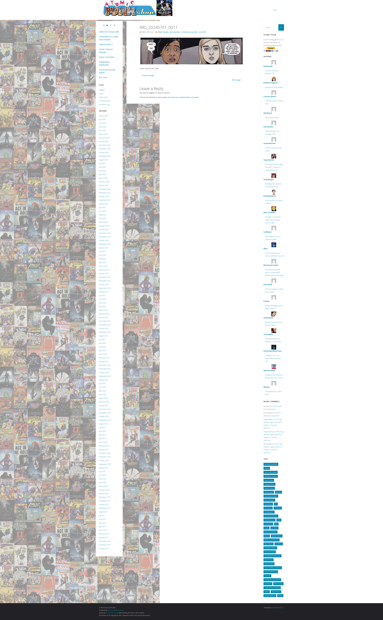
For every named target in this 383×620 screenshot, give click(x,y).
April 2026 (102, 130)
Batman (278, 492)
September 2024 (105, 200)
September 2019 (105, 420)
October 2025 (104, 152)
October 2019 (104, 416)
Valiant (267, 592)
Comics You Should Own (109, 32)
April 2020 (102, 394)
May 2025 (102, 171)
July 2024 (102, 207)
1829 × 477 (146, 32)
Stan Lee (267, 576)
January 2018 (103, 493)
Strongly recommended (272, 580)
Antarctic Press (269, 484)
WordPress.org (104, 104)
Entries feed (103, 97)
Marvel (267, 536)
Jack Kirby (274, 528)
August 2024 (103, 204)
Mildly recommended (272, 540)
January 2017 (103, 537)
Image (266, 528)
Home (275, 10)
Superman (268, 584)
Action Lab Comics (271, 472)
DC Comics (268, 508)
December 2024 (104, 189)
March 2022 (103, 310)
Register (102, 90)
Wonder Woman (270, 596)
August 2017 (103, 512)
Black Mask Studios (271, 496)
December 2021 (104, 321)
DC (276, 504)
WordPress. (280, 607)
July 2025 (102, 163)
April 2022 (102, 306)
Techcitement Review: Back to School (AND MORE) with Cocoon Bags (274, 273)
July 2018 (102, 471)
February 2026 (104, 138)
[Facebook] (104, 25)
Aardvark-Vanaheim (271, 464)
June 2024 (102, 211)
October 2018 (104, 460)
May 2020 (102, 391)
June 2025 (102, 167)
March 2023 (103, 266)
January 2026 (103, 141)
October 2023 (104, 240)
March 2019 (103, 442)
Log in (101, 94)
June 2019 (102, 431)
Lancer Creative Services (115, 610)
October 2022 (104, 284)
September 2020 (105, 376)
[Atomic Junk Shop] (137, 8)
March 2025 (103, 178)
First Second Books (271, 516)
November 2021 (105, 325)
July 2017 (102, 515)
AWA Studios (269, 492)
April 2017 (102, 526)
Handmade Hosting (112, 613)
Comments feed (104, 101)
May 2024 (102, 215)
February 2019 (104, 446)
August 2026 (103, 116)
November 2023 (105, 237)
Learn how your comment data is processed (183, 97)
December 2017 (104, 497)
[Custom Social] (114, 25)
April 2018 (102, 482)
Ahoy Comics (269, 480)
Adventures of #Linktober (274, 87)
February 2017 (104, 534)
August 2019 (103, 424)
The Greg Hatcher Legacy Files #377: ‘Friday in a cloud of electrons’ (274, 167)
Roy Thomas (269, 560)
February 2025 (104, 182)
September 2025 (105, 156)
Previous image (148, 75)
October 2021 (104, 328)
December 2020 (104, 365)
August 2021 (103, 336)
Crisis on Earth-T (106, 45)
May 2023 (102, 259)
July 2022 (102, 295)
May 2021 (102, 347)
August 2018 (103, 468)
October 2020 (104, 372)
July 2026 (102, 119)
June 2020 (102, 387)
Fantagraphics (269, 512)
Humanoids (268, 524)
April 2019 (102, 438)
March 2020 (103, 398)
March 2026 (103, 134)
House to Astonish (107, 57)
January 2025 (103, 185)
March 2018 (103, 486)
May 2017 (102, 523)
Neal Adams (269, 544)
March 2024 (103, 222)
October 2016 (104, 548)
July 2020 (102, 383)
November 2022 (105, 281)
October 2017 (104, 504)
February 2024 (104, 226)
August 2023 (103, 248)
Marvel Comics (276, 536)
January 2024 (103, 229)
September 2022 (105, 288)
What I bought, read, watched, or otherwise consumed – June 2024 (182, 32)
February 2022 (104, 314)
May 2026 (102, 127)
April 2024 (102, 218)
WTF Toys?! (103, 78)
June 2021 (102, 343)
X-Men (280, 596)
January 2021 (103, 361)
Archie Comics (269, 488)
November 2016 (105, 545)
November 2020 (105, 369)
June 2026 (102, 123)
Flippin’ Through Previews (106, 51)
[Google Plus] (111, 25)
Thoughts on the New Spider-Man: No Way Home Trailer (273, 220)
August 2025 (103, 160)
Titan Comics (278, 584)
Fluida (273, 607)
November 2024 (105, 193)
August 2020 (103, 380)
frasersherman (269, 432)
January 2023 (103, 273)
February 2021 (104, 358)
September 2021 (105, 332)
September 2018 (105, 464)
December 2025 (104, 145)
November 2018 (105, 457)
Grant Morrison (269, 520)
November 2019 (105, 413)
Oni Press (278, 544)
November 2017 (105, 501)
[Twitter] (107, 25)
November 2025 (105, 149)
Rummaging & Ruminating (104, 63)
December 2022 (104, 277)
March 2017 (103, 530)
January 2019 (103, 449)
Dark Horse (268, 504)
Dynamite (278, 508)
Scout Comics (269, 564)
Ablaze (267, 468)
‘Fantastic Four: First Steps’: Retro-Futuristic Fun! (273, 358)
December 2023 (104, 233)
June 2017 (102, 519)
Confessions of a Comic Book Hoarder (108, 38)
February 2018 (104, 490)
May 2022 (102, 303)
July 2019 (102, 427)
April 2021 (102, 350)
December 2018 (104, 453)
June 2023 (102, 255)
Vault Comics (276, 592)
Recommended (270, 552)
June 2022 (102, 299)
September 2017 (105, 508)
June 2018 (102, 475)
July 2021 (102, 339)
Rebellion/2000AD (270, 548)
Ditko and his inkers (272, 117)
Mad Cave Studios (270, 532)
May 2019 (102, 435)
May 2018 (102, 479)
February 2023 (104, 270)
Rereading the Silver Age (272, 556)
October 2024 (104, 196)
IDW (276, 524)
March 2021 (103, 354)
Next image (236, 80)
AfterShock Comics (271, 476)
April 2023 (102, 262)
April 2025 (102, 174)
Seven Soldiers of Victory (273, 568)
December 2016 (104, 541)
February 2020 (104, 402)
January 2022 (103, 317)
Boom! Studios (269, 500)
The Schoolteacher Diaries (107, 71)
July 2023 (102, 251)
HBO (278, 520)
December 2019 (104, 409)
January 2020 (103, 405)
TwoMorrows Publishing (272, 588)
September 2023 (105, 244)
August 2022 (103, 292)
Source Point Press (271, 572)
